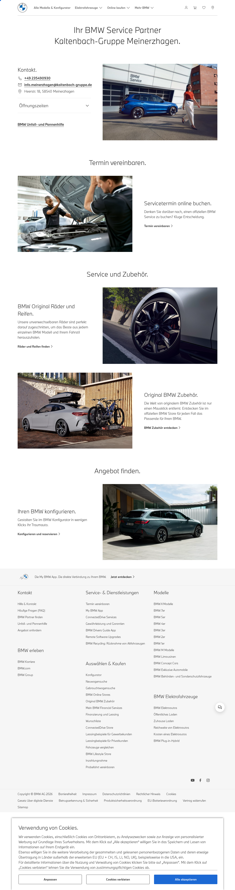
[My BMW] (186, 7)
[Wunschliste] (204, 7)
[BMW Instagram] (208, 781)
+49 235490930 (37, 78)
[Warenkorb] (195, 7)
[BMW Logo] (22, 7)
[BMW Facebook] (200, 781)
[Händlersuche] (213, 7)
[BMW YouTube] (192, 781)
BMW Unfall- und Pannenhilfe (41, 124)
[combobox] (220, 707)
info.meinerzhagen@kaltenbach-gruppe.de (58, 85)
